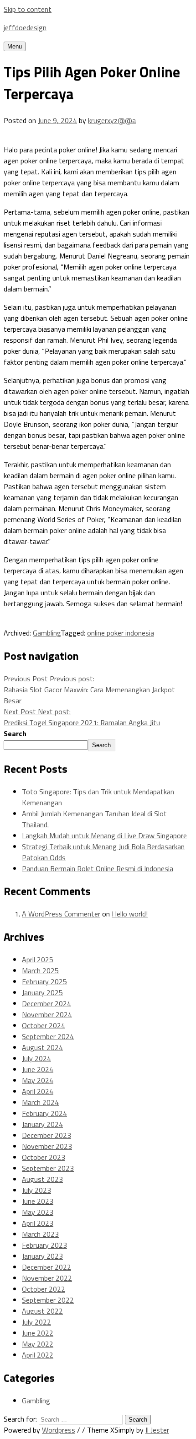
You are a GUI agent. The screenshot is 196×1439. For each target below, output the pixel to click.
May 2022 (37, 1343)
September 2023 (48, 1168)
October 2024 (43, 1025)
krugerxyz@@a (112, 120)
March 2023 (40, 1234)
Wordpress (58, 1429)
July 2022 (36, 1321)
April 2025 (37, 959)
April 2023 (37, 1223)
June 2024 (37, 1069)
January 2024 (42, 1124)
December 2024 (46, 1003)
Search (15, 733)
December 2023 (46, 1135)
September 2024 (48, 1036)
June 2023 (37, 1201)
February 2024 (44, 1113)
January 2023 (42, 1255)
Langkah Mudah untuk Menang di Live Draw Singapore (104, 835)
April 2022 (37, 1354)
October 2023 (43, 1157)
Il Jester (157, 1429)
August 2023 (42, 1179)
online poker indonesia (120, 632)
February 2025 (44, 981)
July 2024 (36, 1058)
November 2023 (47, 1146)
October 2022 (43, 1288)
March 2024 (40, 1102)
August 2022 (42, 1310)
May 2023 (37, 1212)
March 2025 (40, 970)
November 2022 (47, 1277)
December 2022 (46, 1266)
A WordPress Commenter (61, 913)
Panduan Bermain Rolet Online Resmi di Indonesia (97, 868)
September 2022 (48, 1299)
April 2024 (37, 1091)
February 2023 (44, 1245)
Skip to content (28, 9)
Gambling (47, 632)
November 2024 (47, 1014)
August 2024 (42, 1047)
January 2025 (42, 992)
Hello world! (130, 913)
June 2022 (37, 1332)
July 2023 (36, 1190)
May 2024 (37, 1080)
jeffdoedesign (25, 27)
